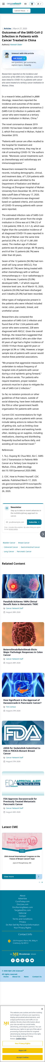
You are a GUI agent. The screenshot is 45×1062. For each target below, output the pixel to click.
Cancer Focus (20, 10)
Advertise (22, 898)
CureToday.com (22, 901)
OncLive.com (22, 904)
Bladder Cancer (9, 543)
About (22, 895)
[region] (22, 1034)
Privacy (22, 921)
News (26, 976)
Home (6, 976)
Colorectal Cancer (11, 547)
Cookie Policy (21, 1038)
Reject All (22, 1050)
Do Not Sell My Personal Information (22, 924)
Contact (22, 916)
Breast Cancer (24, 543)
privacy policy (13, 529)
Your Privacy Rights (22, 927)
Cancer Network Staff (14, 608)
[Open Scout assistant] (32, 4)
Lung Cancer (9, 551)
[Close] (42, 1009)
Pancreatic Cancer (24, 551)
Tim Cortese (11, 707)
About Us (16, 976)
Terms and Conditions (23, 919)
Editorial (22, 913)
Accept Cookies (23, 1057)
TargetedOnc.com (22, 910)
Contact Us (37, 976)
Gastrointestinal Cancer (30, 547)
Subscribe (33, 522)
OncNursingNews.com (22, 907)
